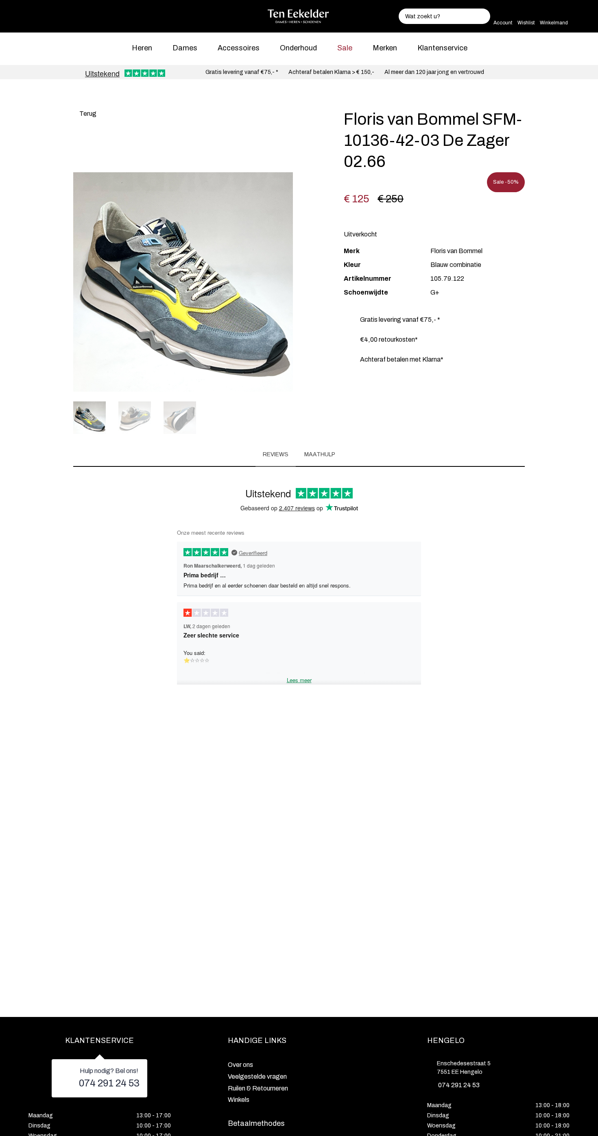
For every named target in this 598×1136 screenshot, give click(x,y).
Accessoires (239, 48)
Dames (184, 48)
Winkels (238, 1099)
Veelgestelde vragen (257, 1076)
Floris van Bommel (456, 250)
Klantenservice (442, 48)
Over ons (240, 1064)
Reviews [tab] (275, 454)
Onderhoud (298, 48)
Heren (142, 48)
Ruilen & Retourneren (258, 1088)
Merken (385, 48)
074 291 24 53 (109, 1083)
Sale (344, 48)
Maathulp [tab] (319, 454)
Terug (87, 113)
